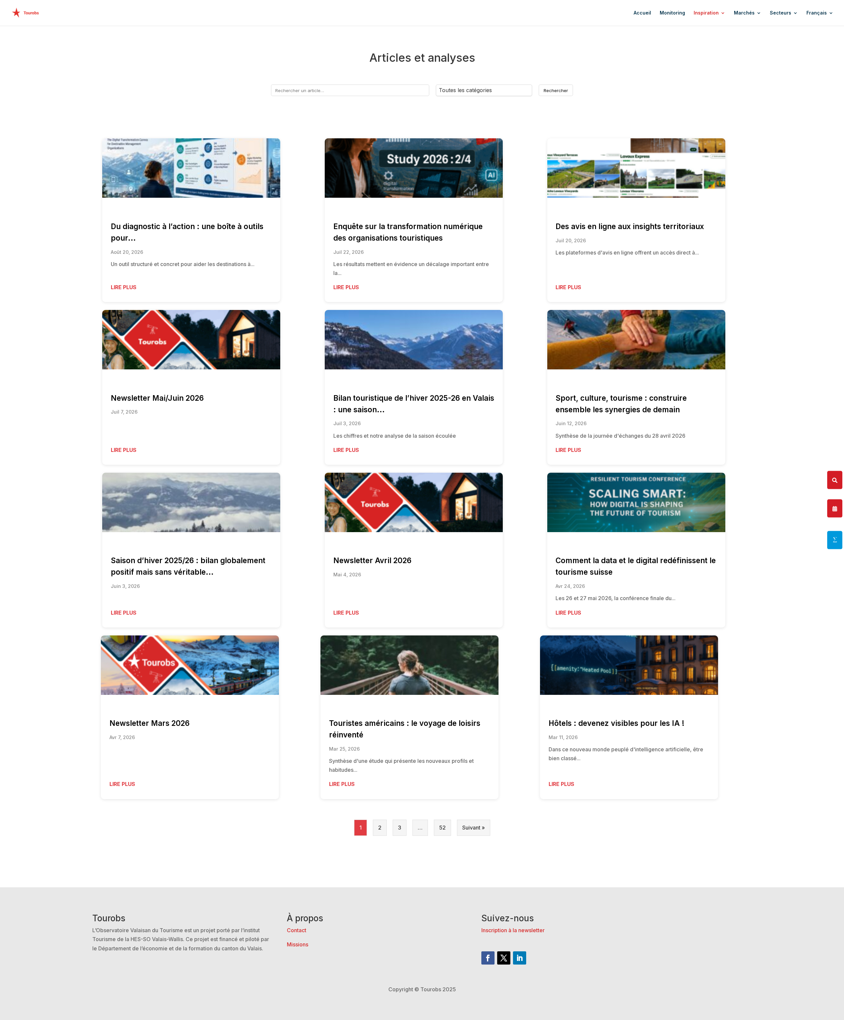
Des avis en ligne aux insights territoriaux (630, 226)
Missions (297, 944)
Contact (296, 930)
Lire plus (123, 287)
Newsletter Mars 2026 (149, 723)
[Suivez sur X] (503, 958)
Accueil (642, 13)
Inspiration (706, 13)
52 (442, 827)
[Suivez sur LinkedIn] (519, 958)
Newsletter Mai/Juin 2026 (157, 397)
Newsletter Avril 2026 (372, 560)
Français (816, 13)
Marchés (744, 13)
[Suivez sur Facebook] (488, 958)
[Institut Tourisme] (834, 540)
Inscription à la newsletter (513, 930)
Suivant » (473, 827)
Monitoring (672, 13)
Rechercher (556, 90)
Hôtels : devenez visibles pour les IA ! (616, 723)
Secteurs (780, 13)
